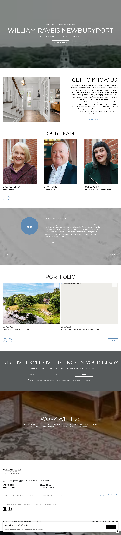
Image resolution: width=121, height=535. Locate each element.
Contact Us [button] (60, 433)
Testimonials (47, 495)
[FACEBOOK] (102, 494)
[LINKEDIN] (107, 494)
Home (5, 495)
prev (5, 198)
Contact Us (61, 495)
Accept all (111, 527)
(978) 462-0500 (8, 485)
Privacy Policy (57, 382)
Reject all (88, 527)
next (10, 198)
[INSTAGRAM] (111, 494)
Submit (84, 374)
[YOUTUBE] (116, 494)
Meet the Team (94, 119)
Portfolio (32, 495)
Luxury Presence (39, 521)
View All (113, 255)
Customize (99, 527)
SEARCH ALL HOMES (60, 42)
